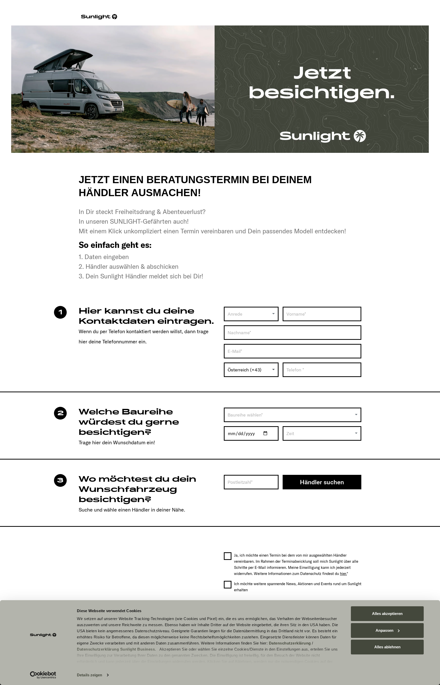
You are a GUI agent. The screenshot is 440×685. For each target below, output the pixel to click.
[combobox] (251, 314)
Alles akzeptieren (387, 613)
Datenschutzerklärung (290, 643)
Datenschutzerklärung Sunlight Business (116, 649)
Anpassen (384, 630)
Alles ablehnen (387, 647)
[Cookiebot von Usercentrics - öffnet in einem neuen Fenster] (43, 675)
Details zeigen (89, 675)
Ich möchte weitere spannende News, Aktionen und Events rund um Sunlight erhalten (297, 586)
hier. (343, 573)
